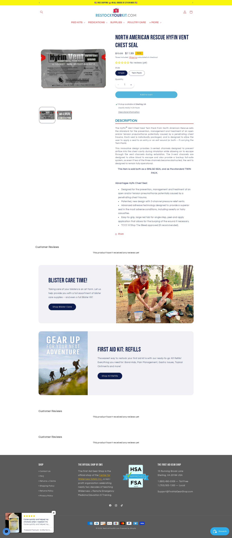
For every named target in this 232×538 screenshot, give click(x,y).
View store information (129, 112)
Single (121, 73)
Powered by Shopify (128, 528)
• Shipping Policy (46, 486)
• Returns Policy (46, 491)
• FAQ (41, 476)
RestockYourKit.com (111, 528)
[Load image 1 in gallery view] (47, 115)
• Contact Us (45, 471)
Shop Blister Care (62, 307)
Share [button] (121, 234)
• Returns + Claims (47, 481)
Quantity (119, 79)
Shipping (133, 57)
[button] (42, 12)
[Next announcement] (193, 2)
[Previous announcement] (39, 2)
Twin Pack (137, 73)
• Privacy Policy (46, 496)
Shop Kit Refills (110, 376)
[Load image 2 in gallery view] (65, 115)
